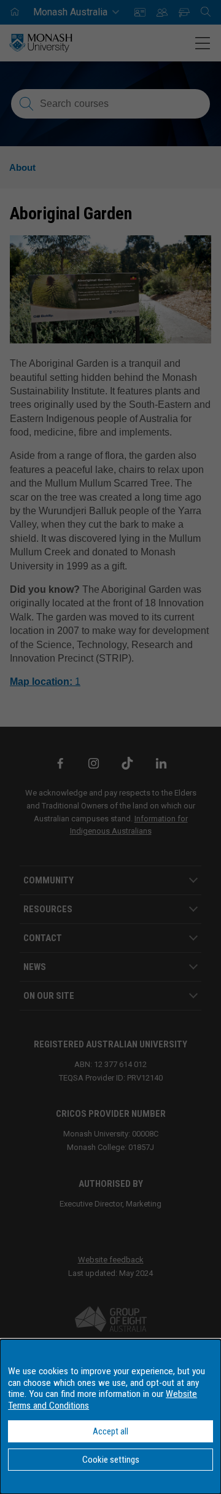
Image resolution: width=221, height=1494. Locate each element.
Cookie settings (110, 1459)
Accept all (110, 1431)
